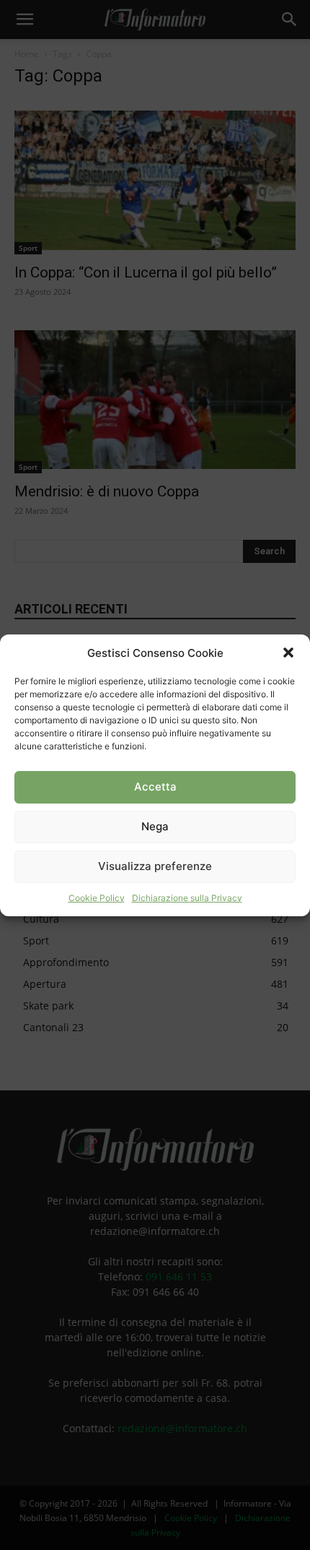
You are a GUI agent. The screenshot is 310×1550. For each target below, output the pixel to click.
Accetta (155, 786)
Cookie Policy (96, 897)
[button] (288, 652)
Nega (155, 826)
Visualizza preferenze (155, 866)
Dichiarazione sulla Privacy (187, 897)
